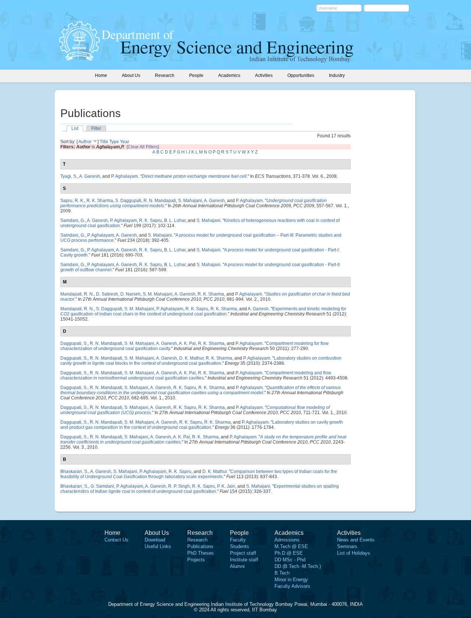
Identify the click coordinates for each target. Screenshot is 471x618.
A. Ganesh (89, 176)
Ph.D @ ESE (289, 553)
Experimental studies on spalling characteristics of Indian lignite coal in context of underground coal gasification (199, 489)
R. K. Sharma (99, 200)
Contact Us (116, 540)
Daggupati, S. (74, 343)
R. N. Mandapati (160, 200)
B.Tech (282, 573)
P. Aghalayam (124, 176)
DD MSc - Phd (290, 559)
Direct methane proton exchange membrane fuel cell (194, 176)
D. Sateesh (107, 294)
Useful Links (158, 546)
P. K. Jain (226, 486)
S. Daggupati (128, 200)
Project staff (243, 553)
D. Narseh (130, 294)
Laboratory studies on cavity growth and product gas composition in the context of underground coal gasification (201, 425)
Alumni (237, 566)
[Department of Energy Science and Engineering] (79, 58)
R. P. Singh (179, 486)
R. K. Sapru (150, 220)
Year (124, 141)
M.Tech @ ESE (291, 546)
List (74, 128)
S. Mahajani (190, 200)
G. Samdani (102, 486)
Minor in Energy (291, 579)
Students (239, 546)
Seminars (347, 546)
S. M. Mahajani (158, 294)
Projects (196, 559)
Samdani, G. (72, 220)
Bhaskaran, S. (74, 471)
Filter (96, 128)
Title (104, 141)
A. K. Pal (187, 343)
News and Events (356, 540)
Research (197, 540)
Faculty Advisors (292, 586)
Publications (200, 546)
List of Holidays (353, 553)
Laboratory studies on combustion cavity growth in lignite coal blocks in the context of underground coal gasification (200, 361)
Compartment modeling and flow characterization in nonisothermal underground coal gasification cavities (195, 375)
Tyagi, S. (68, 176)
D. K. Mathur (191, 358)
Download (155, 540)
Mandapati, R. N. (77, 294)
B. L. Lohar (174, 220)
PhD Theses (200, 553)
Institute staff (244, 559)
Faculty (238, 540)
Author (85, 141)
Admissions (287, 540)
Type (114, 141)
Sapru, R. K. (72, 200)
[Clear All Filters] (143, 146)
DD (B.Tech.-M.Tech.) (298, 566)
